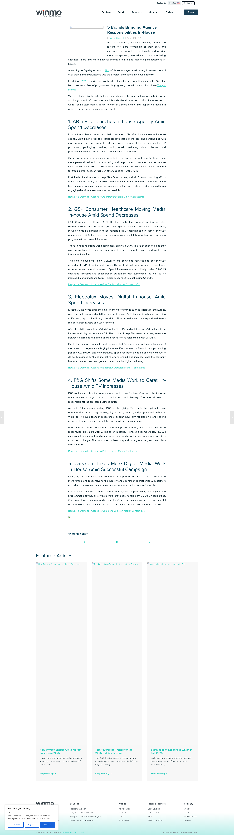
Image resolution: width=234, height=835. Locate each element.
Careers (187, 812)
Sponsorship (124, 820)
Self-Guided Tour (155, 820)
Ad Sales (123, 812)
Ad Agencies (124, 808)
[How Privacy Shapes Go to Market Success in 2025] (61, 653)
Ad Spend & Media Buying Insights (85, 816)
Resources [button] (137, 12)
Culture (187, 808)
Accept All (47, 825)
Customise (16, 825)
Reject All (31, 825)
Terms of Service (78, 832)
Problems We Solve (79, 808)
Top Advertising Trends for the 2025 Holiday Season (113, 751)
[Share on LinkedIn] (149, 542)
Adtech (122, 816)
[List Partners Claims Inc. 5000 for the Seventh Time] (2, 417)
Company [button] (154, 12)
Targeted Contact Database (82, 812)
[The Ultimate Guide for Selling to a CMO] (232, 417)
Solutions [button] (106, 12)
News (150, 816)
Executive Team (191, 816)
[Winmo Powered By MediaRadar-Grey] (49, 13)
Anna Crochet (117, 38)
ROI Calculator (154, 812)
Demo (191, 12)
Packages (170, 12)
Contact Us (161, 3)
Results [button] (121, 12)
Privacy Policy (67, 832)
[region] (31, 817)
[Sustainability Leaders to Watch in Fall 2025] (172, 653)
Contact (187, 820)
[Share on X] (117, 542)
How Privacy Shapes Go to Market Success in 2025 (60, 751)
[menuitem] (162, 3)
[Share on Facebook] (84, 542)
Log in (189, 3)
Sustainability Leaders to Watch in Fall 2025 (171, 751)
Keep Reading (47, 773)
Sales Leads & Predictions (82, 820)
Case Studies (154, 808)
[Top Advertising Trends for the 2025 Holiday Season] (117, 653)
